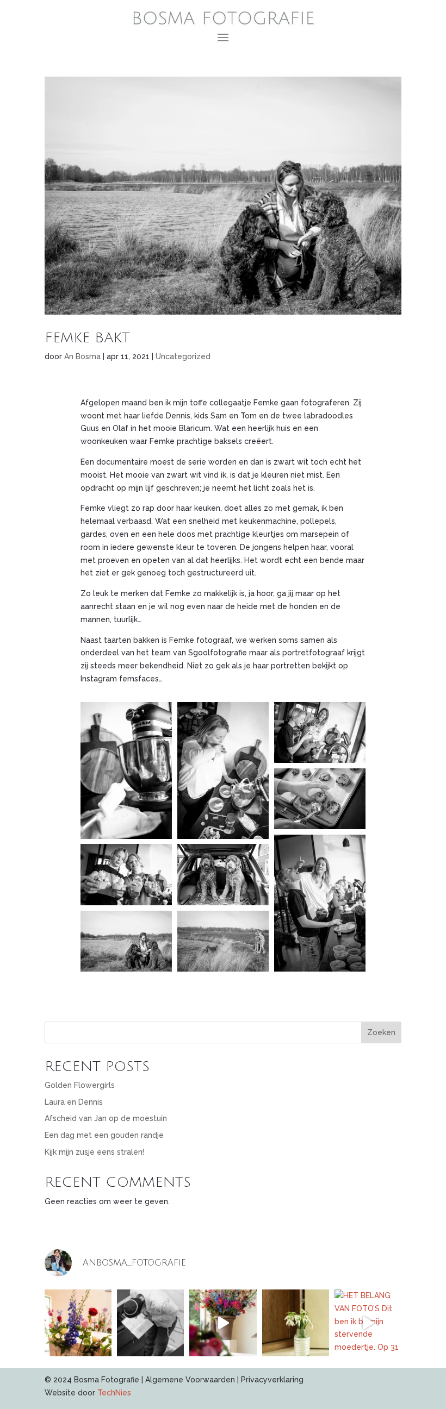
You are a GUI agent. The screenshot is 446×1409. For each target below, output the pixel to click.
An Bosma (82, 356)
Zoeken (381, 1032)
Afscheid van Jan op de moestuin (106, 1118)
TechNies (114, 1392)
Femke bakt (87, 338)
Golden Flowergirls (80, 1085)
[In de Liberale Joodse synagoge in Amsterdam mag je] (150, 1322)
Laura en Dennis (74, 1102)
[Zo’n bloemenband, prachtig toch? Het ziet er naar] (78, 1322)
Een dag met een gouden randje (104, 1135)
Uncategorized (183, 356)
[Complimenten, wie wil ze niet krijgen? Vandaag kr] (295, 1322)
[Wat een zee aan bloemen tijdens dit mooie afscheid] (222, 1322)
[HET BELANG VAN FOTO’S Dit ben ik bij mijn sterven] (367, 1322)
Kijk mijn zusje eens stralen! (94, 1152)
